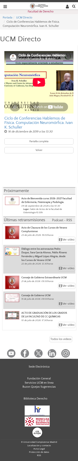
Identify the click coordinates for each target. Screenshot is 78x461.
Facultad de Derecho (41, 11)
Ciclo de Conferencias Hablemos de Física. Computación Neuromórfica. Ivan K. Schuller (38, 123)
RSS (39, 455)
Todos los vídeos (60, 339)
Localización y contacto (39, 445)
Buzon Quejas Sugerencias (39, 386)
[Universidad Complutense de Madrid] (39, 5)
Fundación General (39, 378)
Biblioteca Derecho (35, 398)
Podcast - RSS (62, 220)
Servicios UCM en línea (39, 382)
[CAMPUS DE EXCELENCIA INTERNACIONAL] (37, 421)
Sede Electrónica (39, 366)
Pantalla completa (38, 141)
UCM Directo (24, 17)
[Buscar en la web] (73, 6)
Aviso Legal (39, 448)
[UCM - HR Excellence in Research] (37, 410)
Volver (39, 150)
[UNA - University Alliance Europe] (37, 432)
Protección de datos (39, 452)
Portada (7, 17)
